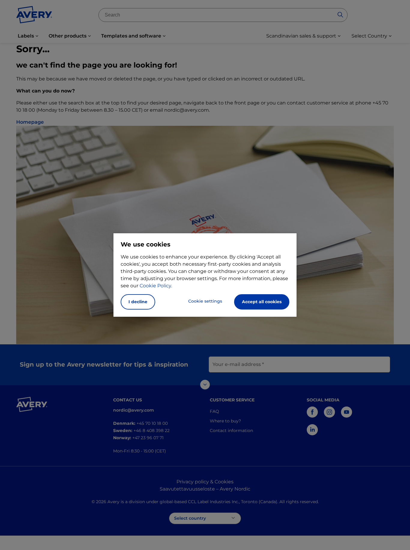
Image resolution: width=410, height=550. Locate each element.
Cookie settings (205, 301)
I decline (137, 301)
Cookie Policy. (156, 286)
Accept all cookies (262, 301)
